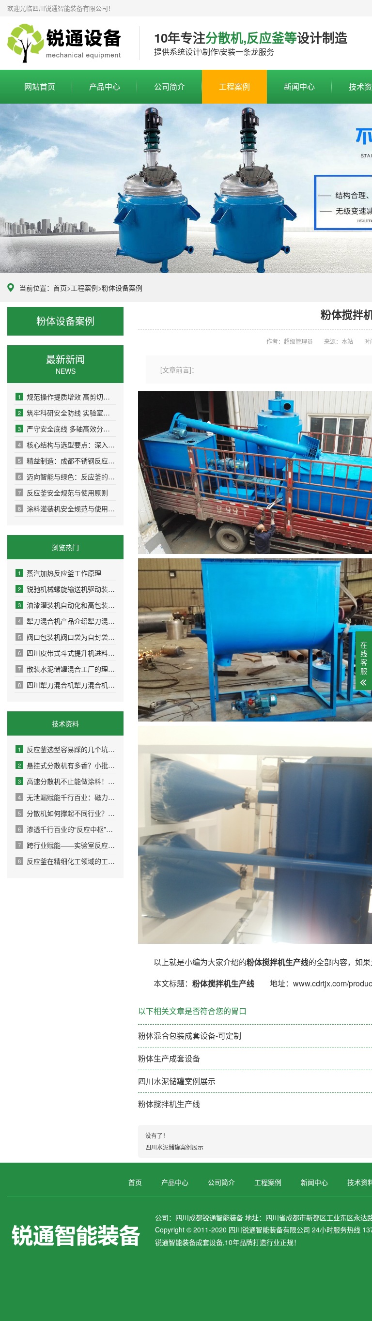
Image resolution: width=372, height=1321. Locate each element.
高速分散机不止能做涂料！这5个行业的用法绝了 (67, 781)
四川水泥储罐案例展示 (177, 1081)
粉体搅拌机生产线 (169, 1103)
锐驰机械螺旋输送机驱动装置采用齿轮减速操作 (67, 589)
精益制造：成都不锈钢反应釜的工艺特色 (67, 460)
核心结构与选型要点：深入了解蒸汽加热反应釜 (67, 444)
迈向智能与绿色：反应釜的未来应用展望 (67, 476)
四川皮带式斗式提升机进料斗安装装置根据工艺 (67, 653)
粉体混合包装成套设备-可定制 (189, 1035)
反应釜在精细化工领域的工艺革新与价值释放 (67, 861)
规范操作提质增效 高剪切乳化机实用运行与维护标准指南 (67, 396)
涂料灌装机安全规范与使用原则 (67, 508)
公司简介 (169, 86)
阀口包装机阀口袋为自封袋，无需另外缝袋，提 (67, 637)
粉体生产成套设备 (169, 1058)
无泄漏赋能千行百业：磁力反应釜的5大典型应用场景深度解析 (67, 797)
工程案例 (234, 86)
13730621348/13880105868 (65, 43)
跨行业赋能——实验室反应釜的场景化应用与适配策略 (67, 845)
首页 (60, 287)
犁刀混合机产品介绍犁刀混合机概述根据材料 (67, 621)
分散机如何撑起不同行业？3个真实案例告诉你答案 (67, 813)
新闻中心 (299, 86)
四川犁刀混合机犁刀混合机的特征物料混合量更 (67, 685)
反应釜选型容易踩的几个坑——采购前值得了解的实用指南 (67, 749)
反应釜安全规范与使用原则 (63, 492)
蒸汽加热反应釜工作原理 (59, 573)
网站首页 (39, 86)
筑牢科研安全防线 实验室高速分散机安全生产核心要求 (67, 412)
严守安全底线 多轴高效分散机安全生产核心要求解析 (67, 428)
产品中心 (104, 86)
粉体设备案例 (122, 287)
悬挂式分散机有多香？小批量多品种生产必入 (67, 765)
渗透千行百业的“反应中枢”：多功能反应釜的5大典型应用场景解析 (67, 829)
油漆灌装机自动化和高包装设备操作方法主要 (67, 605)
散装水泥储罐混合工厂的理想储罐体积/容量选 (67, 669)
